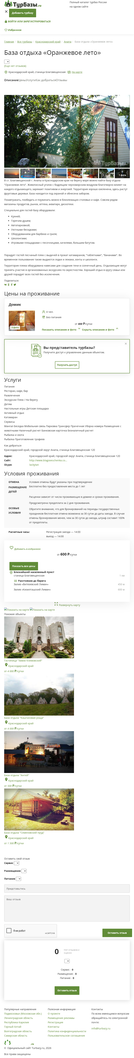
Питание (9, 878)
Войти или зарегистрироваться (29, 21)
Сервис (8, 863)
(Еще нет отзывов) (15, 66)
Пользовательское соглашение (66, 1035)
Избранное (14, 30)
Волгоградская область (18, 1031)
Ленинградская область (18, 1018)
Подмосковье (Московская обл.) (23, 1013)
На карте (77, 72)
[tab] (65, 321)
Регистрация (55, 1022)
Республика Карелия (16, 1022)
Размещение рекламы (61, 1018)
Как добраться (46, 80)
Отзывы (61, 80)
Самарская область (15, 1035)
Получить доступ (67, 365)
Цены (22, 80)
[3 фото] (22, 320)
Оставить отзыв (117, 932)
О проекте (54, 1013)
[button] (80, 329)
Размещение (12, 870)
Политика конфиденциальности (67, 1031)
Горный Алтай (12, 1026)
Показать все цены (23, 566)
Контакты (53, 1026)
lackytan (34, 464)
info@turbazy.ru (100, 1028)
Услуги (31, 80)
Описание (11, 80)
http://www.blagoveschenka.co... (48, 460)
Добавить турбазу (22, 12)
